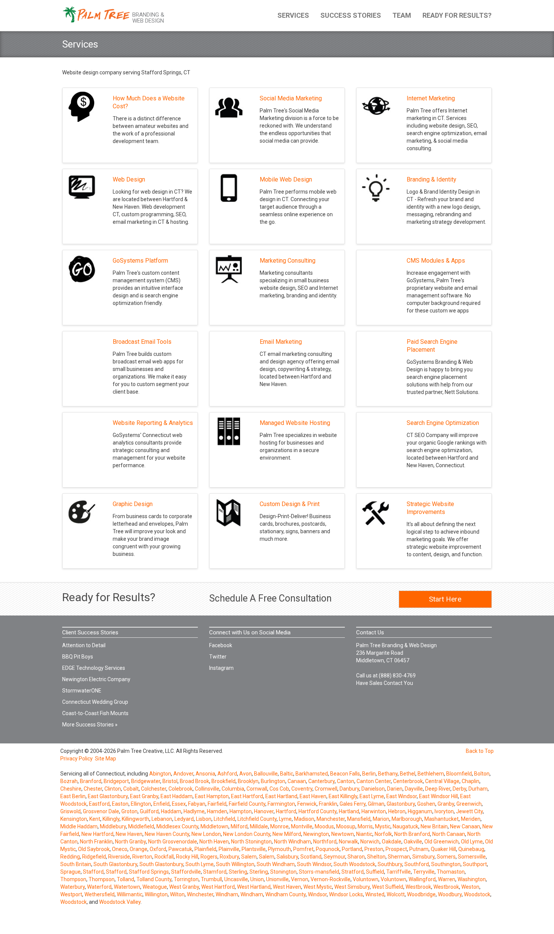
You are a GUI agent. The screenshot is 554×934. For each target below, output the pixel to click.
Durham (478, 789)
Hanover (264, 811)
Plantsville (254, 849)
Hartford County (317, 811)
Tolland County (153, 879)
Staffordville (186, 872)
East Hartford (247, 796)
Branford (90, 781)
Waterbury (72, 887)
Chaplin (470, 781)
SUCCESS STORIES (350, 15)
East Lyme (372, 796)
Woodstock (477, 894)
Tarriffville (398, 872)
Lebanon (162, 819)
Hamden (217, 811)
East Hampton (212, 796)
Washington (472, 879)
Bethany (388, 774)
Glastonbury (401, 804)
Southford (416, 864)
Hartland (349, 811)
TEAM (401, 15)
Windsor (317, 894)
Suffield (375, 872)
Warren (446, 879)
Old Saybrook (94, 849)
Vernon (299, 879)
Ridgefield (94, 857)
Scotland (310, 857)
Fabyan (196, 804)
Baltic (286, 774)
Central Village (442, 781)
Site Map (105, 759)
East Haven (313, 796)
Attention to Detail (84, 645)
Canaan (297, 781)
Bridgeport (116, 781)
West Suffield (387, 887)
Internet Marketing (431, 98)
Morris (365, 826)
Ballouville (266, 774)
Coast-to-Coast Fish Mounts (95, 713)
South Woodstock (354, 864)
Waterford (99, 887)
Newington (316, 834)
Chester (93, 789)
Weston (470, 887)
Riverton (142, 857)
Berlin (369, 774)
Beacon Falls (345, 774)
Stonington (283, 872)
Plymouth (279, 849)
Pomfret (303, 849)
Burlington (273, 781)
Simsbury (423, 857)
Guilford (149, 811)
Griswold (70, 811)
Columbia (233, 789)
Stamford (214, 872)
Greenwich (469, 804)
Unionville (277, 879)
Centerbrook (408, 781)
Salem (249, 857)
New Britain (434, 826)
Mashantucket (441, 819)
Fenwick (307, 804)
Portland (352, 849)
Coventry (301, 789)
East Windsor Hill (438, 796)
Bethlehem (431, 774)
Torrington (186, 879)
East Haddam (177, 796)
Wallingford (422, 879)
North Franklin (96, 842)
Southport (475, 864)
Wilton (177, 894)
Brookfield (223, 781)
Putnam (419, 849)
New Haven (129, 834)
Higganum (420, 811)
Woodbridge (421, 894)
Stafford (93, 872)
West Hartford (218, 887)
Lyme (285, 819)
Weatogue (154, 887)
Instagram (221, 668)
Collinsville (207, 789)
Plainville (229, 849)
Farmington (281, 804)
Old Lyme (472, 842)
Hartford (286, 811)
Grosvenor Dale (101, 811)
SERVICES (293, 15)
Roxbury (229, 857)
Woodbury (450, 894)
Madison (304, 819)
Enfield (161, 804)
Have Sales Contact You (384, 683)
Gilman (376, 804)
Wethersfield (99, 894)
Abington (160, 774)
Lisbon (203, 819)
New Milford (286, 834)
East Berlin (73, 796)
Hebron (397, 811)
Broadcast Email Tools (142, 341)
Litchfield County (257, 819)
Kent (94, 819)
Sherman (399, 857)
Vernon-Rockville (330, 879)
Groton (129, 811)
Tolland (125, 879)
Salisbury (287, 857)
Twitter (217, 657)
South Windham (276, 864)
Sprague (70, 872)
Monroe (279, 826)
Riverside (119, 857)
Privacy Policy (76, 759)
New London (206, 834)
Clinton (112, 789)
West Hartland (254, 887)
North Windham (292, 842)
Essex (179, 804)
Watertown (127, 887)
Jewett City (469, 811)
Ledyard (184, 819)
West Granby (184, 887)
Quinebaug (471, 849)
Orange (138, 849)
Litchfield (224, 819)
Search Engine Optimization (443, 422)
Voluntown (365, 879)
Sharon (356, 857)
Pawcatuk (180, 849)
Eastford (99, 804)
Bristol (170, 781)
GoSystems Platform (140, 260)
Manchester (331, 819)
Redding (70, 857)
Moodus (324, 826)
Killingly (111, 819)
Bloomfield (459, 774)
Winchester (200, 894)
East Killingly (343, 796)
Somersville (472, 857)
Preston (373, 849)
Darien (394, 789)
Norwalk (348, 842)
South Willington (235, 864)
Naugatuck (405, 826)
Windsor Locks (346, 894)
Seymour (334, 857)
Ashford (227, 774)
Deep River (437, 789)
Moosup (345, 826)
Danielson (373, 789)
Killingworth (135, 819)
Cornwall (256, 789)
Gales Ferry (353, 804)
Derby (459, 789)
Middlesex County (177, 826)
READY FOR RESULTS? (456, 15)
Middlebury (113, 826)
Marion (381, 819)
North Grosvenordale (172, 842)
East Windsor (401, 796)
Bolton (482, 774)
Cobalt (131, 789)
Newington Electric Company (96, 679)
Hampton (241, 811)
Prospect (396, 849)
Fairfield (217, 804)
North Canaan (448, 834)
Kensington (73, 819)
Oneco (119, 849)
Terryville (424, 872)
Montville (301, 826)
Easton (120, 804)
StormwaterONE (81, 691)
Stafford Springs (149, 872)
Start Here (445, 599)
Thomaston (451, 872)
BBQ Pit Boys (77, 657)
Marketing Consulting (287, 260)
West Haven (287, 887)
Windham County (285, 894)
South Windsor (314, 864)
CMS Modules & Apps (436, 260)
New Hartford (97, 834)
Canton (345, 781)
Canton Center (374, 781)
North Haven (214, 842)
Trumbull (211, 879)
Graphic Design (133, 504)
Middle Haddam (79, 826)
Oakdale (391, 842)
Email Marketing (281, 341)
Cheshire (70, 789)
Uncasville (236, 879)
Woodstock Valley (120, 902)
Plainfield (205, 849)
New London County (246, 834)
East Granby (144, 796)
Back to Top (480, 751)
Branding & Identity (431, 179)
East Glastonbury (108, 796)
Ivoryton (444, 811)
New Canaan (465, 826)
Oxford (158, 849)
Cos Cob (279, 789)
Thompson (73, 879)
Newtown (342, 834)
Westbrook (418, 887)
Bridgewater (145, 781)
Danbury (349, 789)
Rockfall (164, 857)
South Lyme (199, 864)
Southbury (390, 864)
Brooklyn (248, 781)
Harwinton (373, 811)
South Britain (75, 864)
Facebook (220, 645)
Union (257, 879)
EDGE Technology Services (93, 668)
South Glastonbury (115, 864)
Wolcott (396, 894)
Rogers (208, 857)
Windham (227, 894)
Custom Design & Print (290, 504)
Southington (446, 864)
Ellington (141, 804)
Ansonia (205, 774)
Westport (71, 894)
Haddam (171, 811)
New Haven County (167, 834)
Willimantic (129, 894)
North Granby (130, 842)
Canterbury (321, 781)
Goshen (426, 804)
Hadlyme (194, 811)
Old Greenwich (441, 842)
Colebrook (180, 789)
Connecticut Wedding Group (95, 702)
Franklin (328, 804)
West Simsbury (352, 887)
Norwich (370, 842)
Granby (446, 804)
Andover (183, 774)
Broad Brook (194, 781)
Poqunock (328, 849)
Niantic (364, 834)
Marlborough (407, 819)
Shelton (376, 857)
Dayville (414, 789)
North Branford (412, 834)
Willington (156, 894)
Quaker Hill (443, 849)
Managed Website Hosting (295, 422)
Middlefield (141, 826)
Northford (325, 842)
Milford (239, 826)
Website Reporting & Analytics (153, 422)
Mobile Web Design (286, 179)
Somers (446, 857)
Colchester (153, 789)
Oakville (413, 842)
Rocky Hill (187, 857)
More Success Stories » (90, 725)
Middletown (214, 826)
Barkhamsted (311, 774)
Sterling (238, 872)
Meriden (471, 819)
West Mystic (317, 887)
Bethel (407, 774)
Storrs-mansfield (319, 872)
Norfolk (383, 834)
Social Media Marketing (291, 98)
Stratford (352, 872)
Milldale (259, 826)
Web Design (129, 179)
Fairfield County (247, 804)
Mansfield (358, 819)
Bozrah (69, 781)
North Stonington (251, 842)
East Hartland (281, 796)
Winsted (374, 894)
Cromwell (326, 789)
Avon (245, 774)
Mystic (382, 826)
